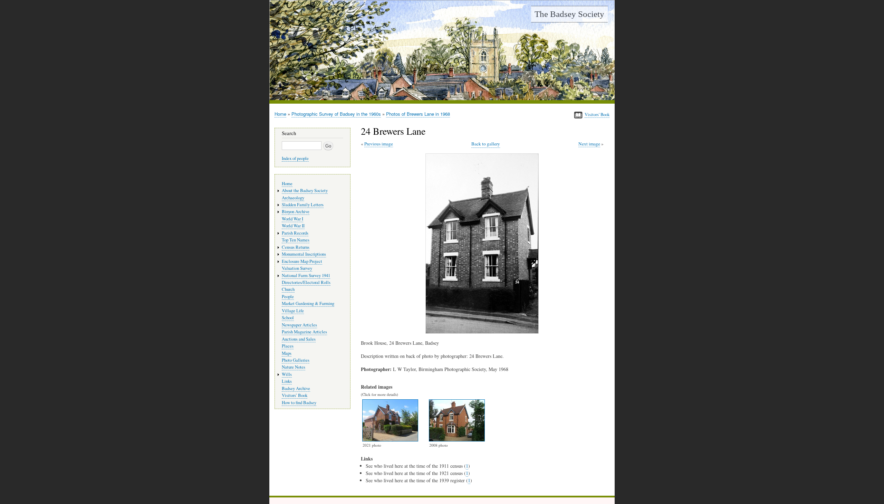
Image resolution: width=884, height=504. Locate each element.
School (288, 318)
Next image (589, 144)
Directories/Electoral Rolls (306, 282)
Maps (286, 353)
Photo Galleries (295, 360)
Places (288, 346)
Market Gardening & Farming (308, 303)
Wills (287, 374)
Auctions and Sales (299, 339)
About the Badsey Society (305, 190)
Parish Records (295, 233)
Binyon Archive (295, 212)
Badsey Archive (296, 388)
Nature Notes (293, 367)
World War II (293, 226)
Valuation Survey (297, 268)
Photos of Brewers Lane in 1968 (418, 114)
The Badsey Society (569, 14)
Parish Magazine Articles (304, 332)
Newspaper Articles (299, 325)
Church (288, 289)
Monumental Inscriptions (304, 254)
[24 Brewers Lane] (483, 332)
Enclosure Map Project (302, 261)
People (288, 296)
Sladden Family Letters (303, 205)
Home (280, 114)
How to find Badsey (299, 403)
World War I (292, 219)
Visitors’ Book (294, 395)
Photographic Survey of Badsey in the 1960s (336, 114)
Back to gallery (485, 144)
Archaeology (293, 198)
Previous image (378, 144)
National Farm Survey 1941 (306, 275)
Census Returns (295, 247)
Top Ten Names (295, 240)
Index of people (295, 158)
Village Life (293, 311)
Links (287, 381)
